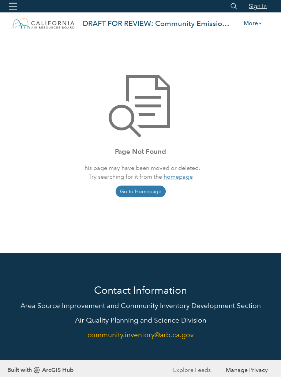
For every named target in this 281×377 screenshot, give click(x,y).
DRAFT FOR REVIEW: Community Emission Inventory (157, 23)
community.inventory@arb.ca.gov (140, 335)
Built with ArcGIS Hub (40, 369)
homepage (178, 176)
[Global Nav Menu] (12, 6)
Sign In (258, 6)
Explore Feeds (192, 369)
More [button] (251, 23)
